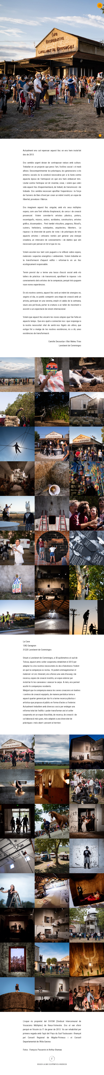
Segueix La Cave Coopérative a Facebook (52, 1064)
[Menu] (99, 4)
